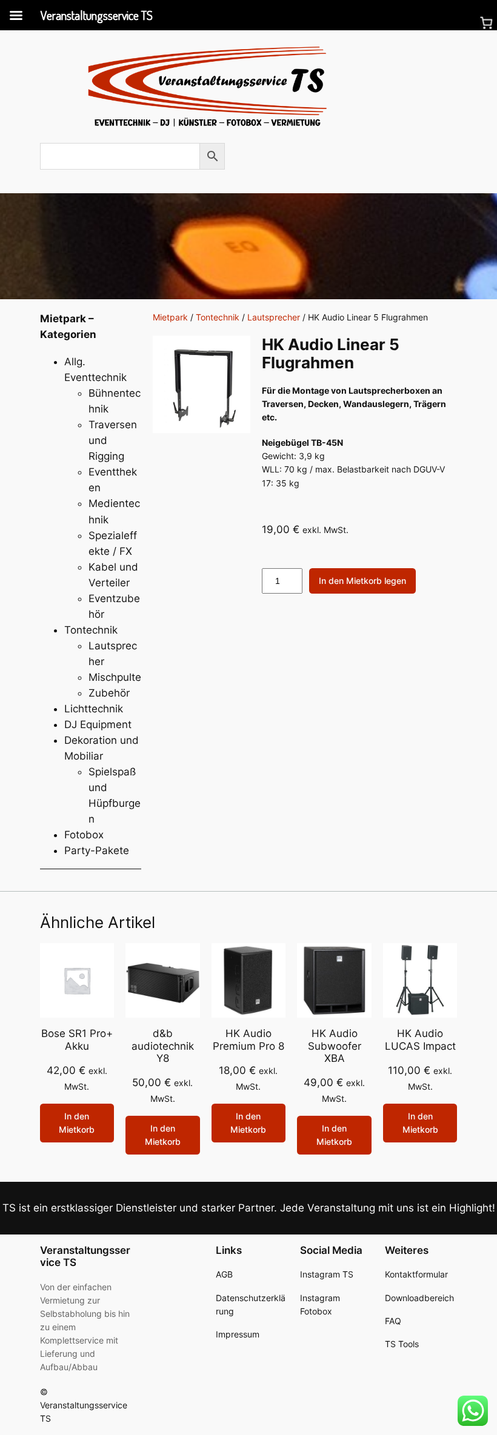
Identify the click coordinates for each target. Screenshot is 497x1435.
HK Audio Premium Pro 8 (248, 1039)
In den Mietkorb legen (362, 580)
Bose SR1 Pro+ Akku (77, 1039)
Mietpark (170, 317)
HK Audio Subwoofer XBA (334, 1045)
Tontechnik (217, 317)
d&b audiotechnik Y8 (163, 1045)
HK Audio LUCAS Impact (420, 1039)
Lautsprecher (273, 317)
